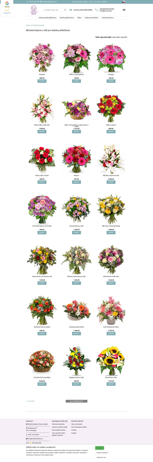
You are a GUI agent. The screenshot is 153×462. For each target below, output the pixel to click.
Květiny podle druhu (67, 18)
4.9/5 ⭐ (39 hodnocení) (33, 443)
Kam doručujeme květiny (80, 2)
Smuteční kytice (107, 18)
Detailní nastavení (102, 452)
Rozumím (100, 448)
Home (28, 25)
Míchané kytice (39, 25)
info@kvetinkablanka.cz (49, 2)
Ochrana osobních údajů (59, 427)
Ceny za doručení (94, 2)
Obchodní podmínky (58, 424)
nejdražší (124, 37)
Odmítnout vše (101, 457)
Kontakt (104, 2)
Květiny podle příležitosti (47, 18)
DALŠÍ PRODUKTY (76, 401)
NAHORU (31, 401)
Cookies (73, 430)
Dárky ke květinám (91, 18)
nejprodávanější (105, 37)
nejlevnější (116, 37)
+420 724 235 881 (34, 2)
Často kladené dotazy (58, 430)
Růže (79, 18)
